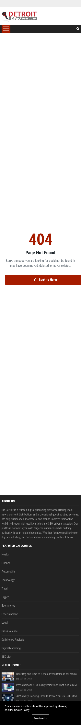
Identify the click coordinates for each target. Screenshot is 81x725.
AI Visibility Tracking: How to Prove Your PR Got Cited (46, 696)
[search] (77, 29)
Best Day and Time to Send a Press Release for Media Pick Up (47, 674)
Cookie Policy (21, 710)
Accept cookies (40, 718)
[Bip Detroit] (19, 16)
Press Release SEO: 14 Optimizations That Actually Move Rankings (47, 685)
